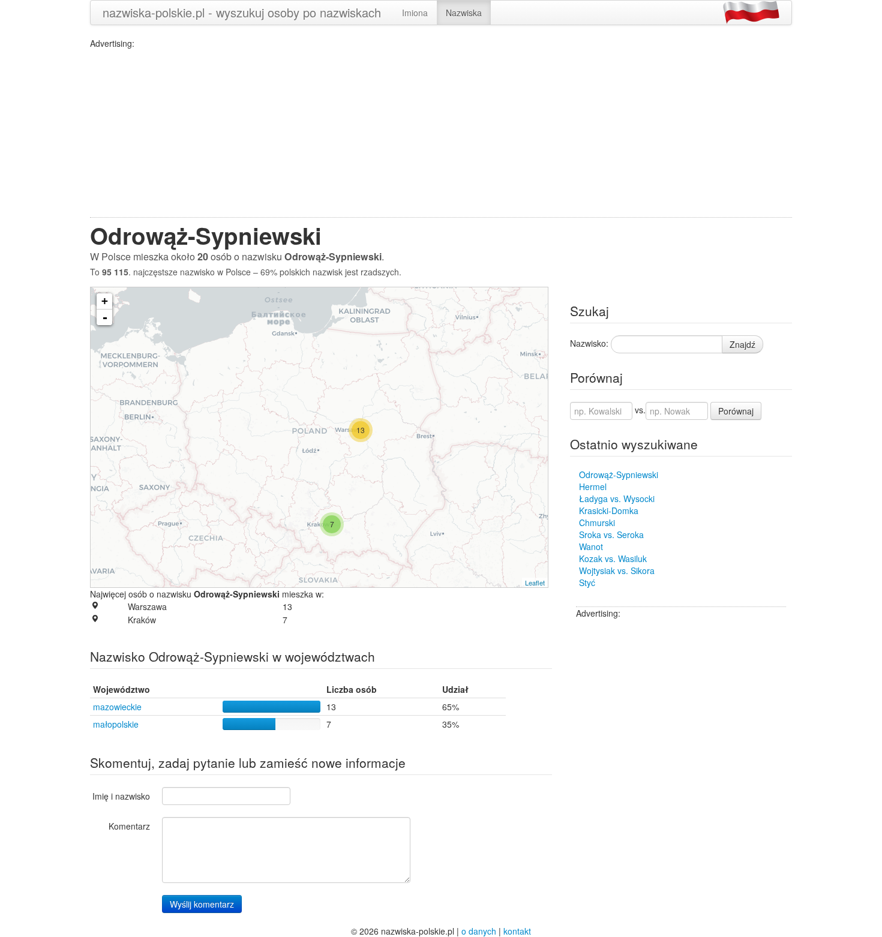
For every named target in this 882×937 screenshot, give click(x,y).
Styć (587, 582)
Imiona (415, 13)
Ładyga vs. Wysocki (617, 498)
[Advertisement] (441, 133)
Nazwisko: (589, 343)
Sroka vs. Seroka (611, 534)
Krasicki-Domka (608, 510)
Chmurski (597, 522)
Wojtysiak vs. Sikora (617, 570)
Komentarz (129, 826)
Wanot (591, 546)
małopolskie (116, 724)
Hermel (593, 486)
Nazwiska (464, 13)
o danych (478, 931)
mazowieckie (117, 707)
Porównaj (736, 411)
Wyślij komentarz (202, 904)
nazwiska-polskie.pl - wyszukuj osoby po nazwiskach (242, 12)
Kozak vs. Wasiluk (613, 558)
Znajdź (742, 344)
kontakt (517, 931)
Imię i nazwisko (121, 796)
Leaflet (535, 582)
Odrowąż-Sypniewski (618, 474)
